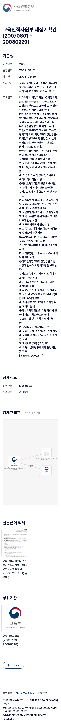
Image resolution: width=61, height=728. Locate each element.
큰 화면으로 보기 (32, 413)
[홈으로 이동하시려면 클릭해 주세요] (19, 8)
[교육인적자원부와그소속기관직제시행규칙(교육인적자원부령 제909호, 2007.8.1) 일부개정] (15, 543)
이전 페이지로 (13, 665)
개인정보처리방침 (25, 693)
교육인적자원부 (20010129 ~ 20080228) (11, 640)
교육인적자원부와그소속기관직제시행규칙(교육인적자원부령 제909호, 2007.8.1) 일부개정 (15, 569)
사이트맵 (42, 693)
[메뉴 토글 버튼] (53, 7)
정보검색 (7, 693)
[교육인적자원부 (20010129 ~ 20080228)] (15, 618)
